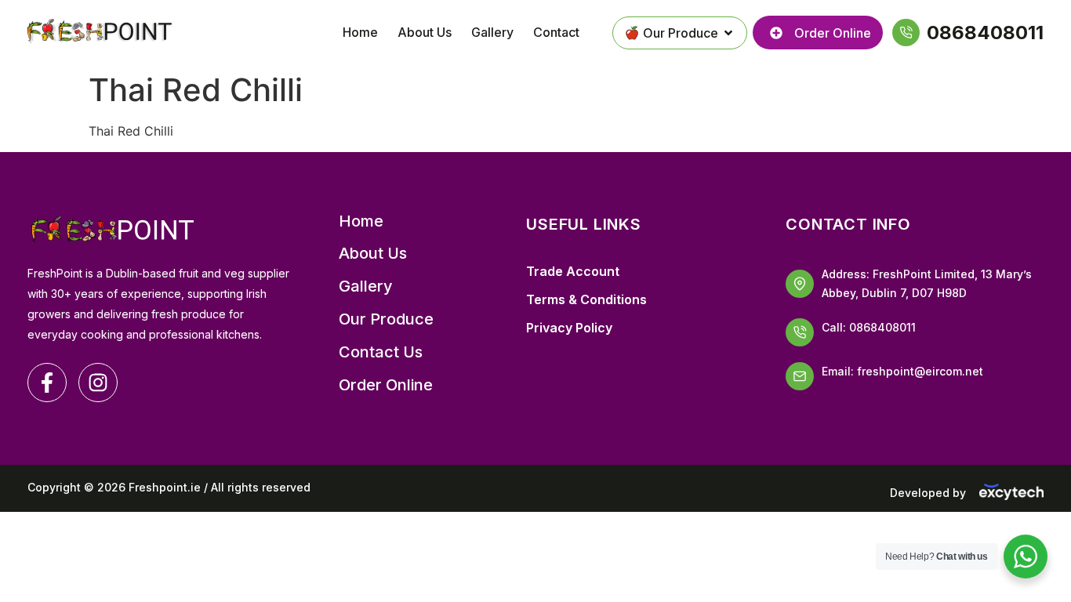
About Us (425, 32)
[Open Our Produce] (728, 33)
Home (360, 32)
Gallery (492, 32)
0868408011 (882, 327)
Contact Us (381, 352)
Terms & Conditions (586, 299)
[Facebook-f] (47, 382)
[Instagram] (98, 382)
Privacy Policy (569, 327)
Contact (556, 32)
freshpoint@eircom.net (920, 371)
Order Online (386, 385)
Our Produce (386, 319)
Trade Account (572, 271)
